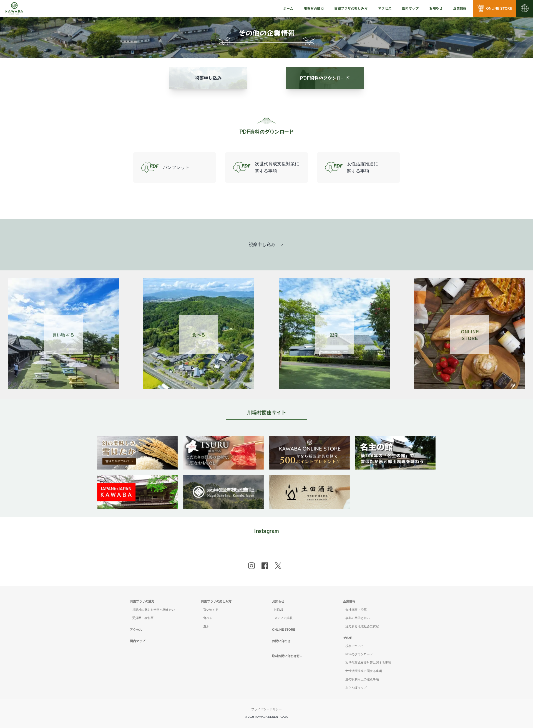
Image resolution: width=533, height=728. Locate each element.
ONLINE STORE (283, 629)
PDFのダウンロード (359, 654)
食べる (198, 334)
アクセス (384, 8)
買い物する (63, 334)
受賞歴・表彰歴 (143, 618)
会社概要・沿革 (356, 609)
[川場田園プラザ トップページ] (14, 8)
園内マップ (410, 8)
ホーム (288, 8)
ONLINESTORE (470, 334)
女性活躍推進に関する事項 (363, 671)
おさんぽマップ (356, 687)
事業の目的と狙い (357, 618)
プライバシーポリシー (266, 709)
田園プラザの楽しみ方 (216, 601)
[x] (278, 565)
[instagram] (251, 565)
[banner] (137, 439)
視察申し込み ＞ (266, 244)
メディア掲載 (283, 618)
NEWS (278, 609)
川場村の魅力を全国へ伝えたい (153, 609)
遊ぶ (334, 334)
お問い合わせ (281, 641)
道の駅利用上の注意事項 (362, 679)
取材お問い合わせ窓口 (287, 656)
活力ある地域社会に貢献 (362, 626)
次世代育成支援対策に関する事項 (368, 662)
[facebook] (265, 565)
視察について (354, 646)
